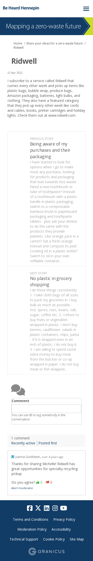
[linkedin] (47, 508)
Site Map (77, 539)
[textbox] (46, 409)
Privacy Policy (64, 519)
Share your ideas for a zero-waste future (54, 43)
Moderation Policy (32, 529)
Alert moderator (22, 488)
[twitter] (38, 508)
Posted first (47, 443)
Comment (20, 400)
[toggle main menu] (86, 8)
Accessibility (61, 529)
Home (18, 43)
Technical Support (23, 539)
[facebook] (30, 508)
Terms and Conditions (30, 519)
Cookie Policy (54, 539)
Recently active (23, 443)
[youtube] (63, 508)
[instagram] (55, 508)
